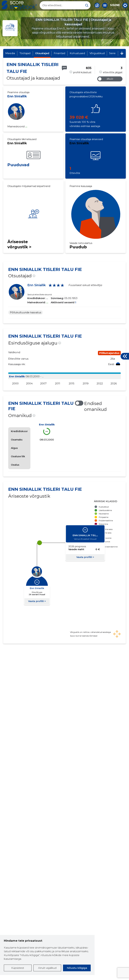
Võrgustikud (97, 53)
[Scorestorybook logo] (19, 5)
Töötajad (24, 53)
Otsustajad (42, 53)
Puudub (78, 246)
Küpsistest (17, 967)
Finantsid (59, 53)
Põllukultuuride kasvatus (25, 312)
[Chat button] (97, 5)
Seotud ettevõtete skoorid (39, 294)
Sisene (115, 5)
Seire (112, 53)
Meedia (10, 53)
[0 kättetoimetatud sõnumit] (64, 68)
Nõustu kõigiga (77, 967)
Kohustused (77, 53)
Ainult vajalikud (47, 967)
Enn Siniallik (17, 96)
